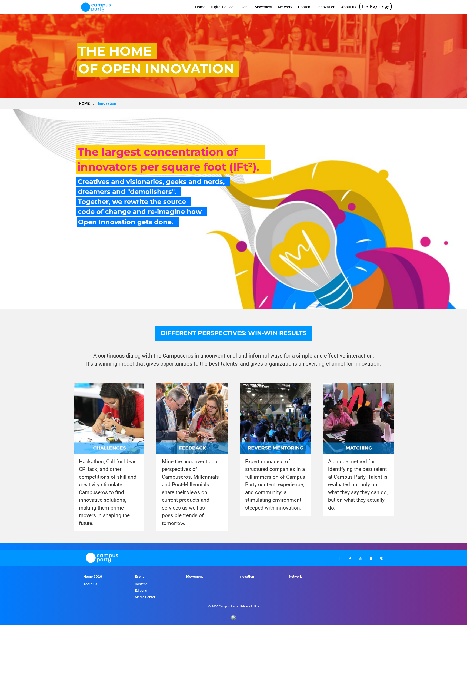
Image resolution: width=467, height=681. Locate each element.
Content (305, 7)
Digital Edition (222, 7)
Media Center (145, 597)
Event (244, 7)
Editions (141, 591)
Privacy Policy (249, 606)
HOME (84, 103)
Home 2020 (93, 576)
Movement (263, 7)
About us (348, 7)
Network (285, 7)
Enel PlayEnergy (375, 6)
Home (200, 7)
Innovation (326, 7)
